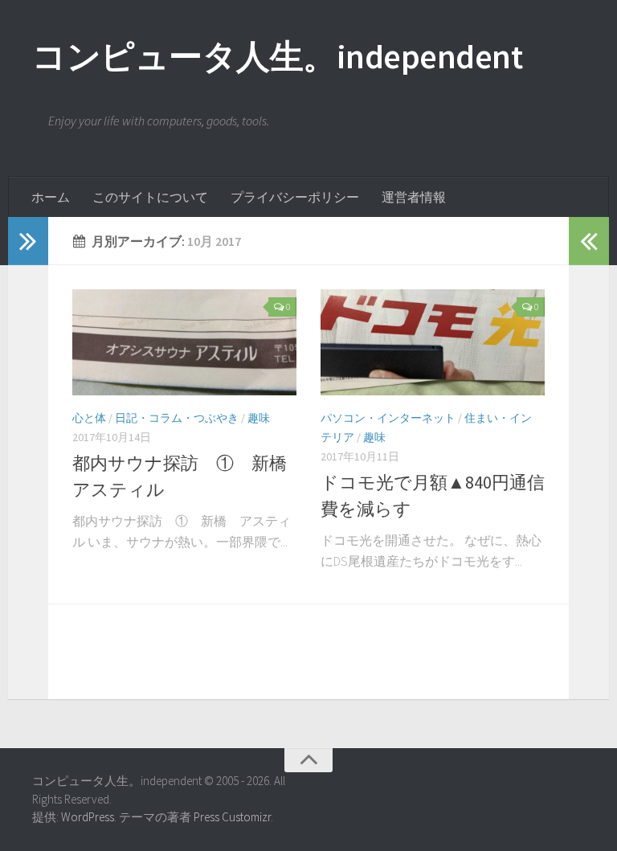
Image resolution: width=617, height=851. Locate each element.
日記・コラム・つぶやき (177, 418)
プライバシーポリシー (295, 197)
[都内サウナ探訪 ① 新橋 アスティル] (184, 342)
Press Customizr (232, 816)
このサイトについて (150, 197)
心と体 (89, 418)
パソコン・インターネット (388, 418)
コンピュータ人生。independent (277, 56)
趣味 (258, 418)
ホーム (50, 197)
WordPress (87, 816)
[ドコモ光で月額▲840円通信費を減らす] (433, 342)
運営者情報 (414, 197)
